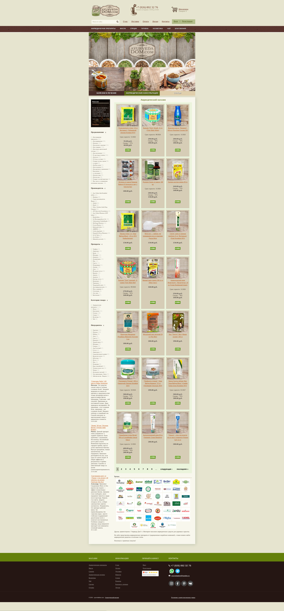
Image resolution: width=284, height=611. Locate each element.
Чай (169, 28)
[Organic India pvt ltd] (120, 492)
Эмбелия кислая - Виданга (100, 376)
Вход (176, 21)
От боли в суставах (98, 159)
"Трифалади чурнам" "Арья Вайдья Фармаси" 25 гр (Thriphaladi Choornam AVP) (152, 383)
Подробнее (95, 124)
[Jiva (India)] (176, 506)
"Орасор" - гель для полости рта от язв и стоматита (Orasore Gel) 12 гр (177, 437)
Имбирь (95, 334)
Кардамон (95, 340)
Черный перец (96, 342)
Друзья (155, 21)
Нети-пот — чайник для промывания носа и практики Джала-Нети (153, 236)
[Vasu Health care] (139, 521)
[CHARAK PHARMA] (167, 499)
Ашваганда (96, 251)
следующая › (166, 469)
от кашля (95, 163)
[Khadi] (148, 499)
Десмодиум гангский (98, 372)
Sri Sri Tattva (96, 235)
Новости (118, 575)
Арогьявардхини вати (99, 287)
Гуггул (95, 350)
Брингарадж (96, 295)
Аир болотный (97, 348)
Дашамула (96, 257)
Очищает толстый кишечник (100, 179)
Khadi (94, 205)
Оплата (146, 21)
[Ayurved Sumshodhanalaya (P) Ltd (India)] (148, 521)
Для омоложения (97, 153)
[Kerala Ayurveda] (143, 528)
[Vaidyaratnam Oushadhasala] (157, 499)
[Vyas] (157, 513)
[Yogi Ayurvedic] (129, 521)
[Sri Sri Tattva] (167, 485)
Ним (94, 261)
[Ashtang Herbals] (139, 506)
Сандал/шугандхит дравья (100, 354)
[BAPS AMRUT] (120, 506)
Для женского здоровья (99, 145)
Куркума (95, 273)
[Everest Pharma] (139, 485)
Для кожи (95, 143)
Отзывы (91, 587)
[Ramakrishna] (162, 528)
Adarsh (95, 203)
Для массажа (96, 177)
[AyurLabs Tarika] (129, 499)
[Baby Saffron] (120, 521)
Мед (94, 362)
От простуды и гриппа (99, 155)
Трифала (95, 249)
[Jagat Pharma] (167, 492)
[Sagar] (153, 528)
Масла (123, 28)
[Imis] (139, 513)
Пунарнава (96, 364)
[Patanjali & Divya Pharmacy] (157, 506)
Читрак (95, 370)
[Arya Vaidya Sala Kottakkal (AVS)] (120, 485)
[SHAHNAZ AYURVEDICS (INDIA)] (167, 513)
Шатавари (96, 255)
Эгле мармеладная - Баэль (99, 374)
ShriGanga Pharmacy (98, 223)
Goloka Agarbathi (97, 231)
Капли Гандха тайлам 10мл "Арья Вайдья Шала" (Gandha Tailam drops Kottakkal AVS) (177, 383)
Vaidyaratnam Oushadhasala (100, 221)
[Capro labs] (129, 513)
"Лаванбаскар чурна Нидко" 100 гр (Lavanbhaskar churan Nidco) (127, 437)
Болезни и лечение (121, 584)
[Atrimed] (148, 506)
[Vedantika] (185, 485)
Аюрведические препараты (103, 28)
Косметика (158, 28)
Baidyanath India (97, 227)
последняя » (182, 469)
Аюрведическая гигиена (97, 575)
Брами (95, 253)
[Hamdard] (148, 513)
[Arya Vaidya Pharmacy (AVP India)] (129, 485)
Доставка (135, 21)
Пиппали (95, 332)
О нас (125, 21)
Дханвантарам (97, 259)
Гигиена (144, 28)
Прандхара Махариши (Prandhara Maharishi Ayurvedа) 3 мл (128, 337)
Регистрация (187, 21)
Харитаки (95, 330)
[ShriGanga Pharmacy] (185, 506)
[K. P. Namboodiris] (148, 492)
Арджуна (95, 277)
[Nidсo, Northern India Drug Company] (148, 485)
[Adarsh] (129, 506)
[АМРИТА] (167, 506)
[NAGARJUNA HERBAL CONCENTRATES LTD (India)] (176, 485)
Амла (94, 269)
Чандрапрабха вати (98, 285)
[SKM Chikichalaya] (176, 521)
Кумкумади (96, 281)
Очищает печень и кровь (99, 161)
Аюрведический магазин (112, 597)
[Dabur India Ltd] (139, 499)
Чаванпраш (96, 283)
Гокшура (95, 346)
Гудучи (95, 263)
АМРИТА (95, 229)
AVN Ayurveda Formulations (100, 211)
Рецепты (118, 581)
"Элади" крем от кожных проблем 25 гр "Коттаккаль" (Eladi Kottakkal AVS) (177, 236)
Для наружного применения (100, 169)
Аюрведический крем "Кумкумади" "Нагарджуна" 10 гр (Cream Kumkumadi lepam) (177, 283)
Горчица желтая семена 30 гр (177, 182)
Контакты (166, 21)
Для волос (95, 157)
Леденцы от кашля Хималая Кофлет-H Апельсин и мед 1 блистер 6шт (127, 184)
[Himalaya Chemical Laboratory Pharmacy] (185, 513)
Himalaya (95, 197)
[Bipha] (167, 521)
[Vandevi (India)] (176, 499)
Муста (94, 360)
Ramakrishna (96, 217)
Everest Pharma (97, 225)
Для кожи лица (97, 175)
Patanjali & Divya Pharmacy (100, 233)
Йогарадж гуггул (97, 271)
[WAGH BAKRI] (157, 521)
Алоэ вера (96, 293)
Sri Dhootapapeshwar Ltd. (99, 219)
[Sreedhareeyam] (171, 528)
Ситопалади (96, 291)
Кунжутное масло (97, 356)
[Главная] (106, 10)
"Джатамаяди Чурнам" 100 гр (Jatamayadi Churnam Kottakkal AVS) (128, 383)
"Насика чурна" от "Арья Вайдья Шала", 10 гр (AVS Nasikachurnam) (128, 236)
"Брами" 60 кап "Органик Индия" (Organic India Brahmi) (99, 427)
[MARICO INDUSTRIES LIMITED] (139, 492)
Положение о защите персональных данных (183, 597)
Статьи (117, 578)
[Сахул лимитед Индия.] (185, 492)
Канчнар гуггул (97, 279)
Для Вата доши (97, 165)
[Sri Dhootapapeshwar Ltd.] (157, 485)
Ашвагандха (96, 352)
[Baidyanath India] (129, 492)
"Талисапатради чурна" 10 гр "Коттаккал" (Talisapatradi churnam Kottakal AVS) (128, 130)
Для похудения (97, 167)
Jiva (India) (96, 237)
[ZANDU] (176, 513)
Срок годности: (125, 137)
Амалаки (95, 267)
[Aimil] (185, 521)
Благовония (180, 28)
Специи (133, 28)
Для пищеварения (97, 141)
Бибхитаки (96, 358)
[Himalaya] (185, 499)
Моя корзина (183, 9)
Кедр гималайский (98, 366)
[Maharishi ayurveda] (134, 528)
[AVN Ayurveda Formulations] (120, 513)
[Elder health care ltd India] (120, 499)
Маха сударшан (97, 289)
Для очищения (97, 147)
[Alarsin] (176, 492)
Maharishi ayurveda (98, 239)
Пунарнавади (96, 265)
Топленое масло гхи (98, 368)
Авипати (95, 275)
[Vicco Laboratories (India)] (157, 492)
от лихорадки (96, 173)
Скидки (91, 584)
